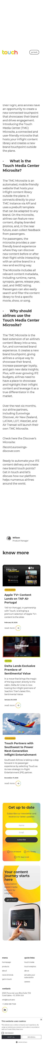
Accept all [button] (11, 1037)
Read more (19, 1029)
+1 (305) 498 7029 (9, 1004)
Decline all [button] (31, 1037)
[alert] (21, 1032)
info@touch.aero (8, 1000)
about (4, 971)
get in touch (7, 979)
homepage (6, 962)
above (26, 971)
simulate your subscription (29, 976)
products (5, 966)
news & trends (7, 975)
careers (27, 982)
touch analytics (30, 966)
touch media (29, 962)
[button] (21, 1042)
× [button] (41, 1020)
